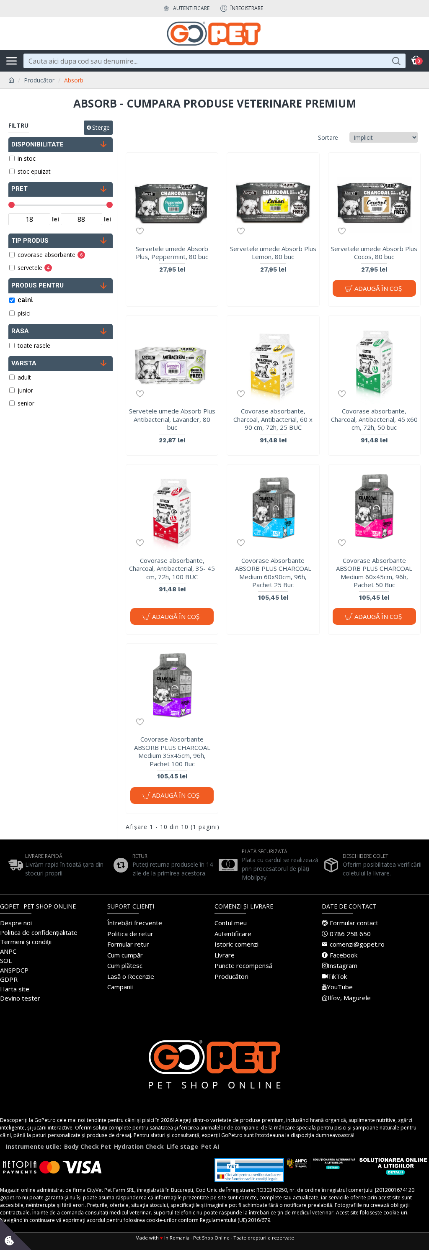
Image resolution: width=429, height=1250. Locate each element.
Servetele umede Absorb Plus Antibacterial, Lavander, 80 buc (172, 419)
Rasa (20, 331)
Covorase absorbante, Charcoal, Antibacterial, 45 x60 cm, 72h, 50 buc (374, 419)
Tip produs (30, 240)
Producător (39, 80)
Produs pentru (37, 285)
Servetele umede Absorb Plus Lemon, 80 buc (273, 253)
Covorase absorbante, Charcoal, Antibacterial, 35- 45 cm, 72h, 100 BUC (172, 569)
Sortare (328, 137)
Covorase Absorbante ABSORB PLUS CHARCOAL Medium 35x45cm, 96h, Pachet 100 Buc (172, 751)
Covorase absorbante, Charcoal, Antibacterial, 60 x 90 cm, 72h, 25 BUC (273, 419)
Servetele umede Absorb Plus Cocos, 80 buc (374, 253)
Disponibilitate (37, 144)
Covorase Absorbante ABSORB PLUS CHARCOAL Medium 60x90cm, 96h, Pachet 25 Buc (273, 573)
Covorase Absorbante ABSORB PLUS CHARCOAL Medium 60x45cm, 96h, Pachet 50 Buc (374, 573)
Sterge (101, 127)
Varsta (23, 363)
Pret (19, 189)
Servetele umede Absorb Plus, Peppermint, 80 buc (172, 253)
